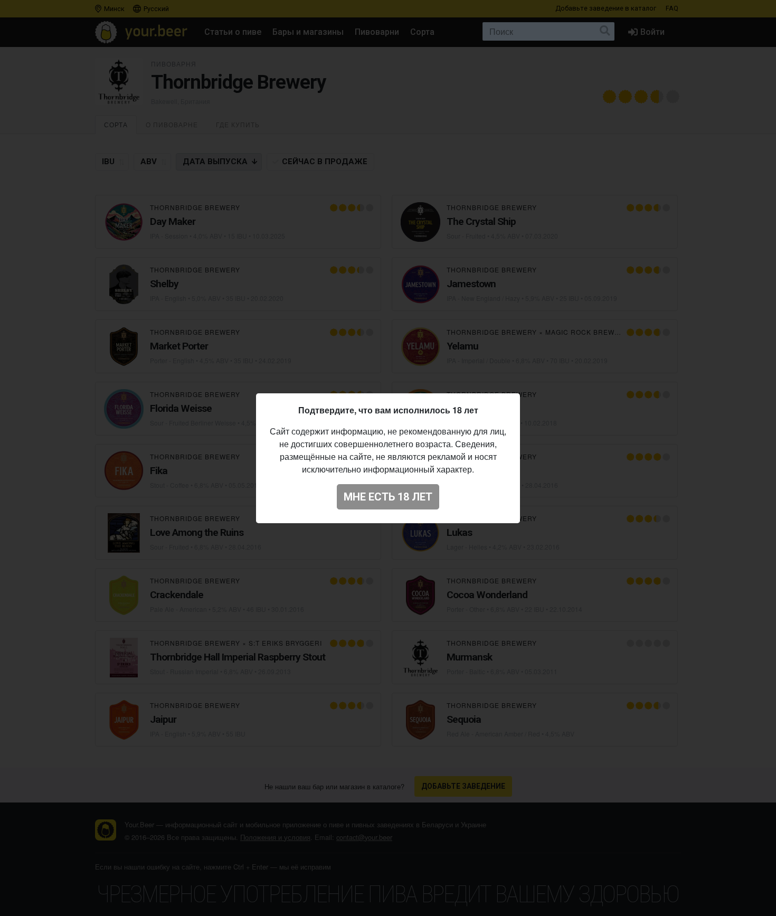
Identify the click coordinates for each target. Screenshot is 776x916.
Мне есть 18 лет (388, 496)
